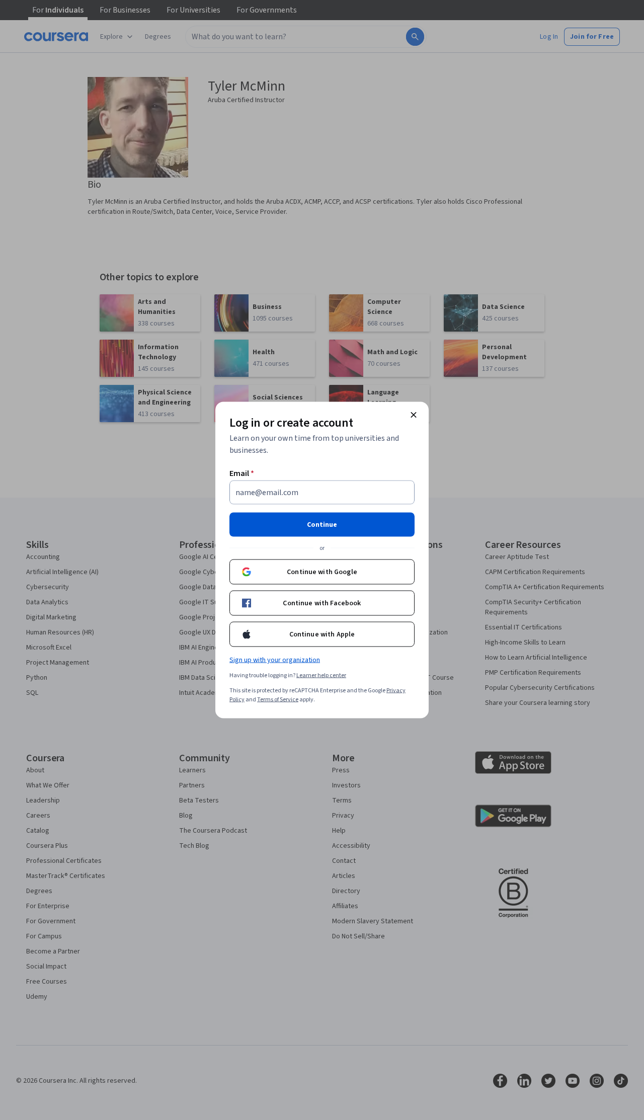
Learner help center (321, 675)
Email (241, 473)
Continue (322, 525)
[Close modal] (414, 415)
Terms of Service (277, 699)
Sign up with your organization (274, 660)
